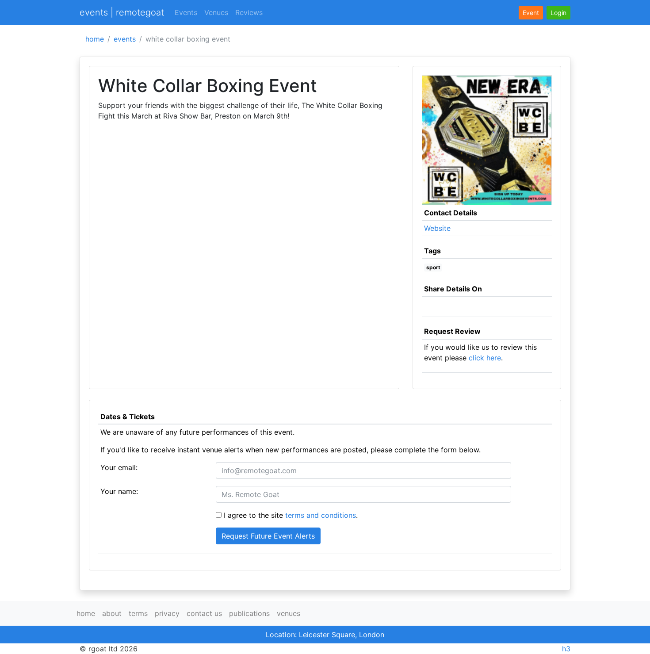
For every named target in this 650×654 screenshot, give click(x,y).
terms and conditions (320, 515)
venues (288, 613)
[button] (558, 12)
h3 (566, 648)
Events (186, 12)
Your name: (119, 491)
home (94, 38)
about (112, 613)
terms (138, 613)
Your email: (119, 467)
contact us (204, 613)
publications (249, 613)
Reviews (249, 12)
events (125, 38)
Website (437, 228)
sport (433, 267)
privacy (167, 613)
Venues (216, 12)
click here (485, 357)
